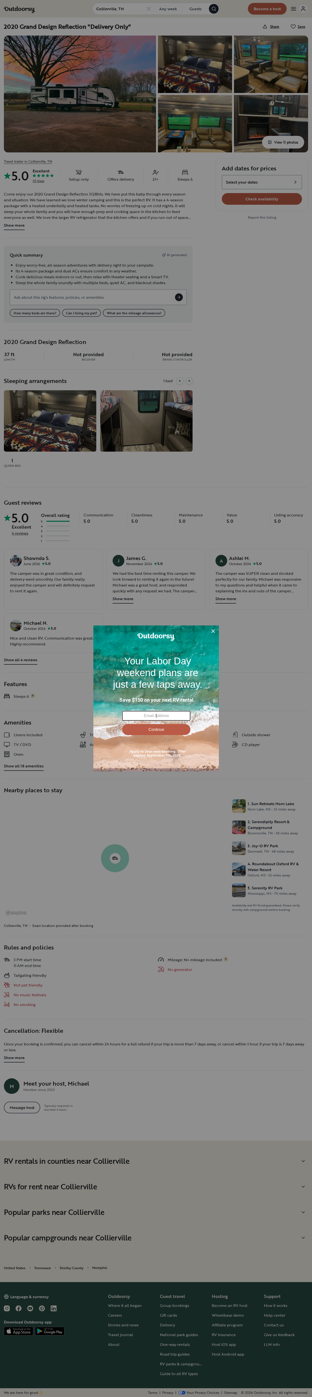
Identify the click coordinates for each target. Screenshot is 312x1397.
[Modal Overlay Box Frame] (156, 698)
